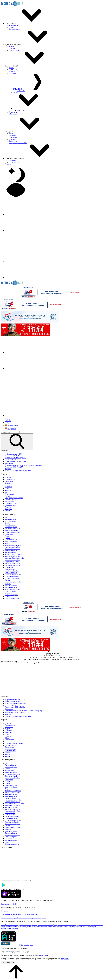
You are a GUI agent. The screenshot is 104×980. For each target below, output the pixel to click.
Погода (7, 496)
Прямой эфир (13, 69)
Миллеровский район (12, 560)
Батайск (7, 523)
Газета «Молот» (10, 459)
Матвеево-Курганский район (15, 558)
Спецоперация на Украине (14, 498)
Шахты (7, 596)
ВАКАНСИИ (18, 89)
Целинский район (11, 591)
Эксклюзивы (9, 501)
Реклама (8, 164)
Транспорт (8, 487)
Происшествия (10, 479)
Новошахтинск (10, 569)
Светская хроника (11, 499)
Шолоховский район (12, 598)
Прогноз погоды (10, 503)
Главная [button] (7, 419)
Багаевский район (11, 521)
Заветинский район (11, 541)
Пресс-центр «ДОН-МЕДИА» (15, 461)
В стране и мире (10, 505)
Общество (8, 477)
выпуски (12, 46)
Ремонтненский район (12, 578)
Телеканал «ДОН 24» (12, 456)
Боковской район (11, 527)
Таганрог (8, 584)
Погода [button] (7, 422)
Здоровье (8, 483)
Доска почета (13, 141)
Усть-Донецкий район (12, 589)
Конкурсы (8, 509)
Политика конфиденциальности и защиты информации (24, 465)
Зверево (7, 543)
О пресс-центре (14, 162)
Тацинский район (11, 587)
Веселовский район (11, 530)
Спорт (7, 488)
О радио (12, 48)
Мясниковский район (12, 563)
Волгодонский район (12, 532)
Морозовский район (12, 562)
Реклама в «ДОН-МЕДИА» (14, 467)
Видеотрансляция (15, 50)
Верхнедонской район (12, 528)
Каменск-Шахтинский (12, 549)
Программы (13, 73)
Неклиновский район (12, 565)
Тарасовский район (11, 585)
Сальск (7, 580)
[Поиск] (17, 441)
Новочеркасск (10, 567)
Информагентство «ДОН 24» (15, 454)
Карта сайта (9, 463)
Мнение (7, 510)
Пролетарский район (12, 576)
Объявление (13, 114)
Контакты (4, 911)
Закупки (8, 469)
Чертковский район (11, 595)
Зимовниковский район (13, 545)
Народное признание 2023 (18, 143)
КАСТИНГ (21, 91)
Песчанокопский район (13, 574)
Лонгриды (12, 139)
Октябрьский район (12, 571)
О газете (12, 27)
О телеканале (13, 112)
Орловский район (11, 573)
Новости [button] (8, 421)
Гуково (7, 536)
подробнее (43, 955)
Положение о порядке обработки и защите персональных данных (23, 918)
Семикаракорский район (13, 582)
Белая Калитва (10, 525)
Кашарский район (11, 552)
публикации (13, 135)
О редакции (13, 137)
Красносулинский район (13, 554)
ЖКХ (7, 492)
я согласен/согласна (8, 962)
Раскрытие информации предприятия (18, 470)
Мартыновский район (12, 556)
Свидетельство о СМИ (9, 904)
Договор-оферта (14, 29)
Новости (12, 71)
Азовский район (10, 519)
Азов (6, 517)
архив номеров (14, 25)
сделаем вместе (13, 426)
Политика (8, 485)
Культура (8, 490)
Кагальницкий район (12, 547)
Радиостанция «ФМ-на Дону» (15, 458)
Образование (9, 494)
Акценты (8, 507)
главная (11, 68)
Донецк (7, 538)
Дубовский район (11, 539)
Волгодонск (9, 534)
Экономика (9, 481)
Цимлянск (8, 593)
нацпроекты (12, 429)
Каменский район (11, 551)
